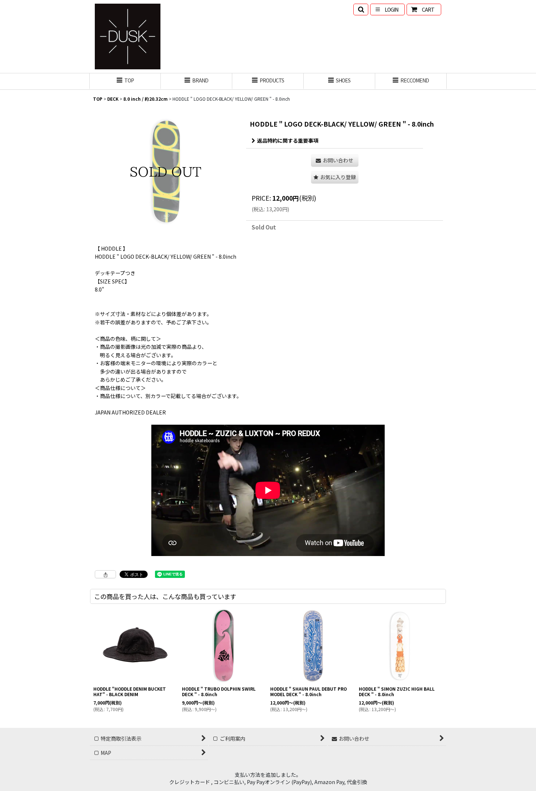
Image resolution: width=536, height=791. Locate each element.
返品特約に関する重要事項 (287, 140)
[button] (360, 9)
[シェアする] (105, 574)
